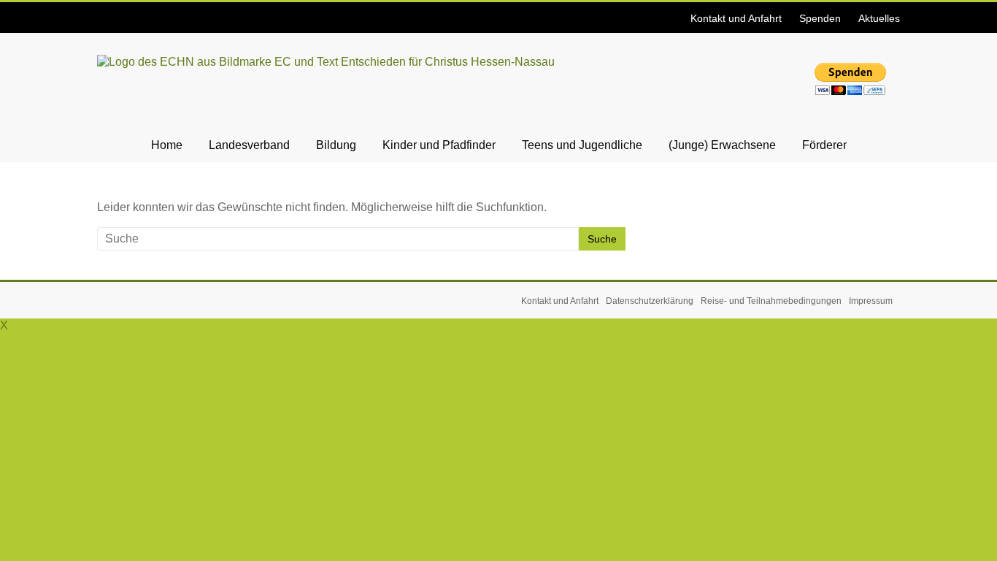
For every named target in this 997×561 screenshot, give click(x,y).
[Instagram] (103, 10)
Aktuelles (879, 18)
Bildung (336, 145)
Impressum (871, 301)
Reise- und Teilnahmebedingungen (771, 301)
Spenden (820, 18)
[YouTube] (108, 10)
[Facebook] (99, 10)
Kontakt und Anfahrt (736, 18)
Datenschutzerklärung (649, 301)
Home (166, 145)
